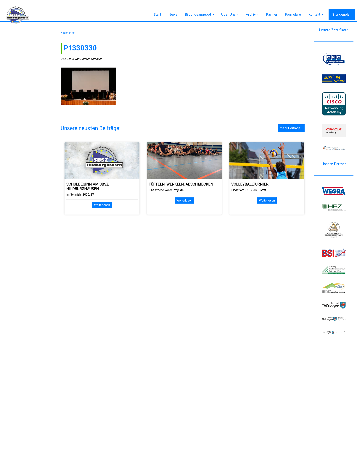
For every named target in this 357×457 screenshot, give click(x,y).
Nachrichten (68, 32)
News (172, 14)
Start (157, 14)
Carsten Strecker (91, 59)
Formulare (293, 14)
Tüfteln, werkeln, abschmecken (181, 184)
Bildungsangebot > (199, 14)
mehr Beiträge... (291, 128)
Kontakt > (315, 14)
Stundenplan (341, 14)
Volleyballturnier (249, 184)
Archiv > (252, 14)
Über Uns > (229, 14)
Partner (271, 14)
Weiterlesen (102, 205)
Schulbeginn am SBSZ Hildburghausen (87, 186)
